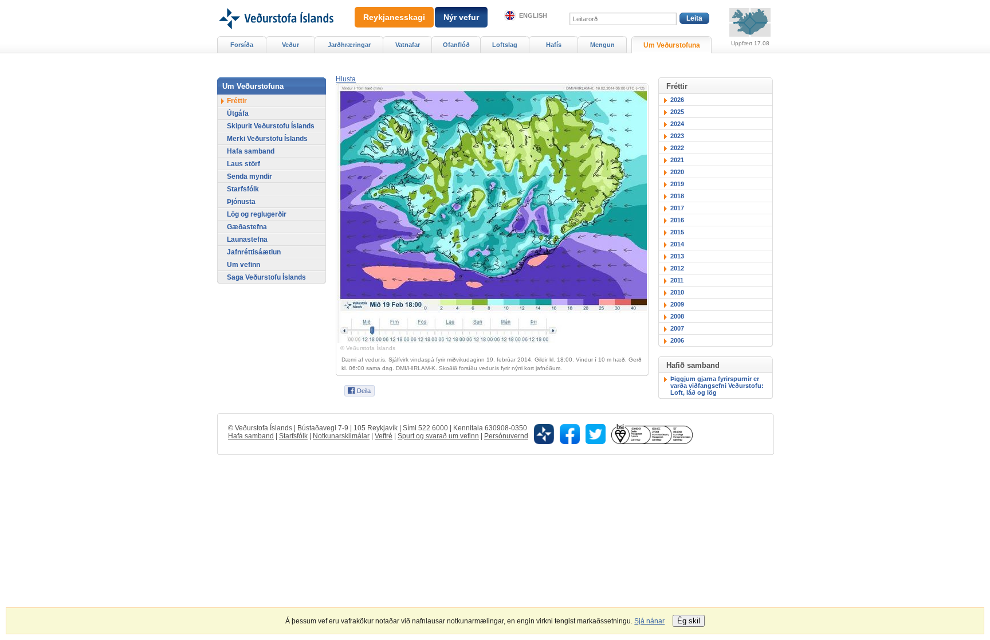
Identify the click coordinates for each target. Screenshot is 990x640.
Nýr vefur (461, 17)
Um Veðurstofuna (671, 45)
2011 (676, 280)
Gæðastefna (247, 227)
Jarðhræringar (349, 44)
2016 (677, 220)
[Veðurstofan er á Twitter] (596, 433)
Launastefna (247, 239)
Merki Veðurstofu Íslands (267, 139)
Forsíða (241, 44)
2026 (677, 99)
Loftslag (504, 44)
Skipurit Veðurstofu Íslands (271, 126)
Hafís (553, 44)
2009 (677, 304)
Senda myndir (249, 176)
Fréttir (237, 101)
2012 (677, 268)
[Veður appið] (544, 433)
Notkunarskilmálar (341, 436)
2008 (677, 316)
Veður (290, 44)
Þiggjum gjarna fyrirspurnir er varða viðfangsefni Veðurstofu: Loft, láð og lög (717, 385)
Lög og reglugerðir (256, 214)
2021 (677, 159)
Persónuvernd (506, 436)
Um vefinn (243, 265)
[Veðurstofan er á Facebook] (570, 433)
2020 (677, 171)
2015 (677, 232)
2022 (677, 147)
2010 (677, 292)
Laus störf (243, 164)
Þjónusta (241, 202)
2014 (677, 244)
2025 (677, 111)
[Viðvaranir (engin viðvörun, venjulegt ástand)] (750, 22)
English (533, 15)
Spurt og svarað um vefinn (438, 436)
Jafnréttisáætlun (254, 252)
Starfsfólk (243, 189)
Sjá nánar (649, 621)
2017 (677, 208)
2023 (677, 135)
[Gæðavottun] (652, 433)
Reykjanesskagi (394, 17)
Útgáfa (238, 113)
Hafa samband (250, 151)
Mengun (602, 44)
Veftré (383, 436)
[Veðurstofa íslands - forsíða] (275, 4)
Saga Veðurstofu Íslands (266, 277)
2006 (677, 340)
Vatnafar (407, 44)
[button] (346, 79)
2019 (677, 183)
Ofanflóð (456, 44)
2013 (677, 256)
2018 (677, 196)
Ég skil (688, 621)
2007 (677, 328)
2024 (677, 123)
